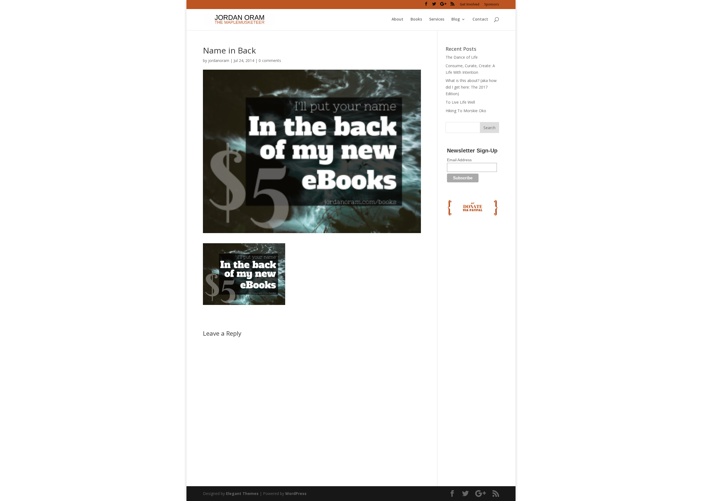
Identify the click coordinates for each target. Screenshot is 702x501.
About (397, 19)
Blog (455, 19)
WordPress (296, 493)
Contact (480, 19)
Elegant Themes (242, 493)
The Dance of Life (462, 57)
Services (436, 19)
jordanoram (218, 60)
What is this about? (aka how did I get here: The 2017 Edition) (471, 87)
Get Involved (469, 5)
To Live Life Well (460, 102)
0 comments (270, 60)
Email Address (459, 160)
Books (416, 19)
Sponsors (491, 5)
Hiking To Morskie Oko (466, 110)
